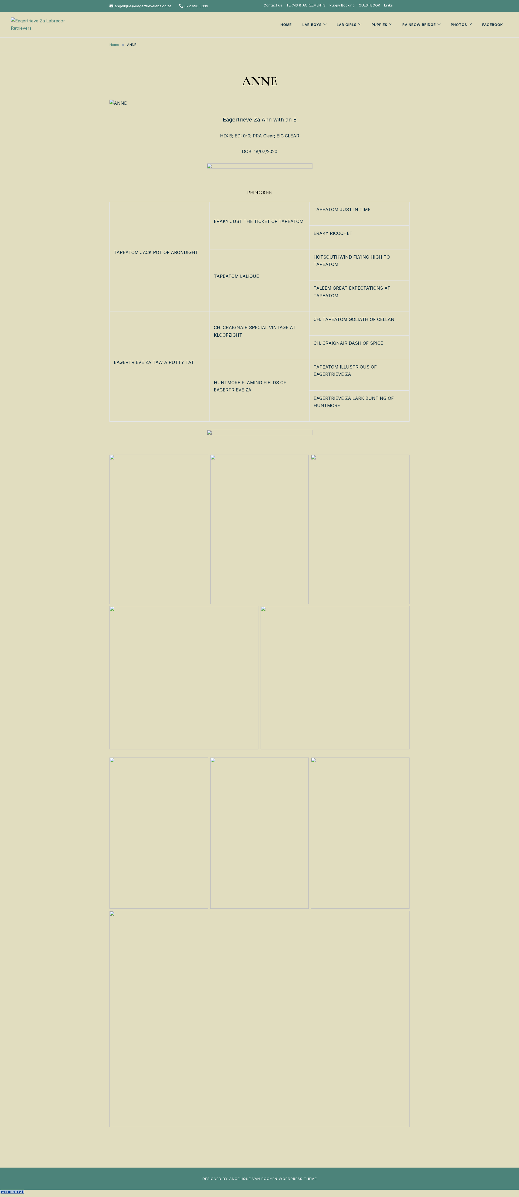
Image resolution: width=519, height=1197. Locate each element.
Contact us (273, 5)
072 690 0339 (196, 6)
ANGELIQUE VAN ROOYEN (253, 1178)
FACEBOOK (492, 24)
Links (388, 5)
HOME (286, 24)
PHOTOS (459, 24)
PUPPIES (379, 24)
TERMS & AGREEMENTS (305, 5)
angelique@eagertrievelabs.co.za (143, 6)
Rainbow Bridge (419, 24)
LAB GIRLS (347, 24)
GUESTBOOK (369, 5)
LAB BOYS (312, 24)
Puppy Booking (342, 5)
